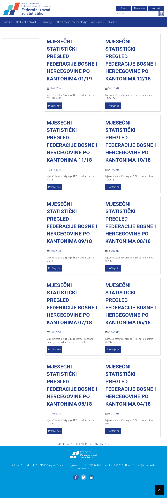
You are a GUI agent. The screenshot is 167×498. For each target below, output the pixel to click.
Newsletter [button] (139, 8)
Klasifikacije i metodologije (72, 22)
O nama (112, 22)
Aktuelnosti (97, 22)
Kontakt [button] (156, 8)
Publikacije (46, 22)
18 (96, 444)
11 (86, 444)
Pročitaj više (54, 105)
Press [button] (124, 8)
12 (90, 444)
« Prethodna (64, 444)
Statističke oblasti (26, 22)
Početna (7, 22)
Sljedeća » (104, 444)
